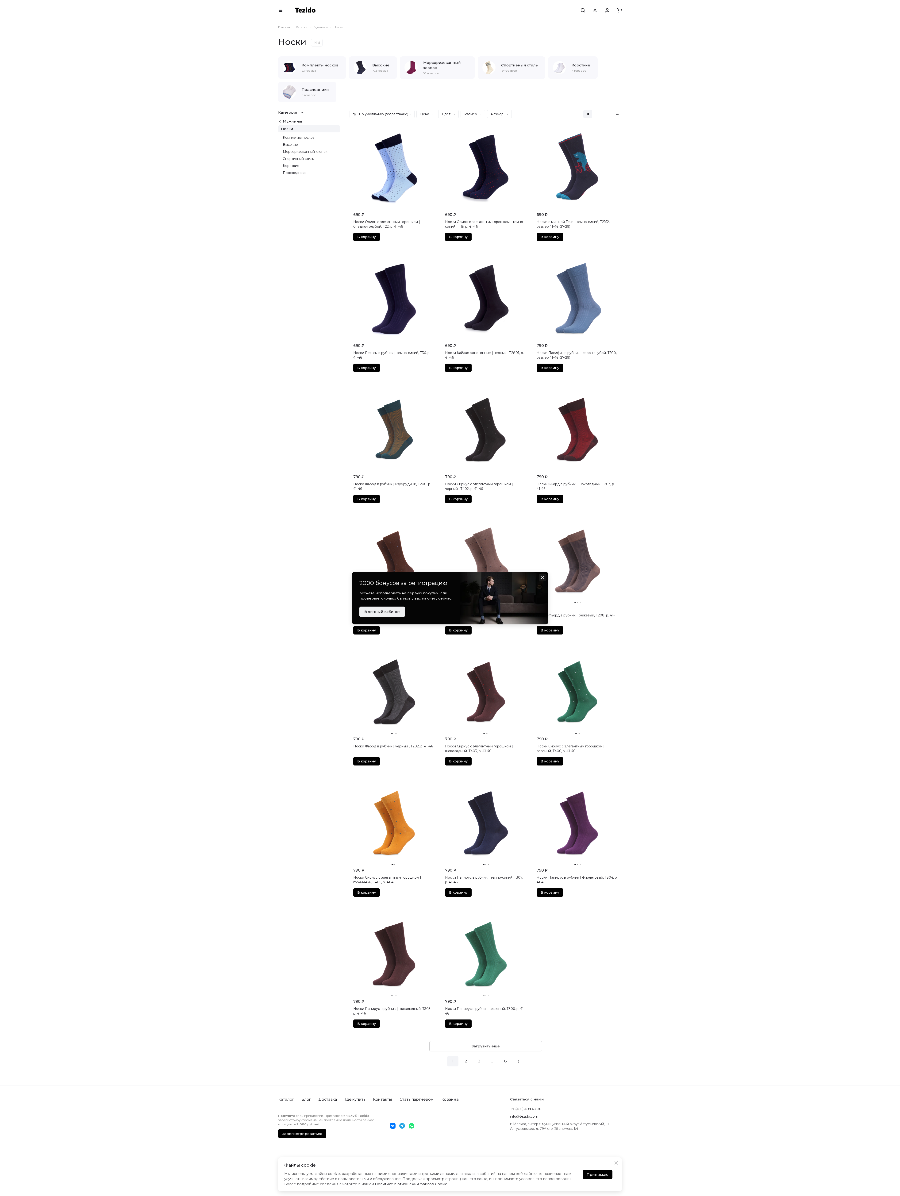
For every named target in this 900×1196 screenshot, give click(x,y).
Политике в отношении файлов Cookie (411, 1184)
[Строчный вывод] (607, 114)
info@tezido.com (524, 1116)
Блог (306, 1099)
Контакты (382, 1099)
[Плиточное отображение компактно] (597, 114)
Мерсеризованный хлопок (305, 152)
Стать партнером (417, 1099)
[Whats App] (411, 1126)
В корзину (366, 237)
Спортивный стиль (298, 159)
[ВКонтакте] (393, 1126)
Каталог (286, 1099)
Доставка (327, 1099)
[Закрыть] (616, 1163)
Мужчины (292, 121)
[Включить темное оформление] (595, 10)
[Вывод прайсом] (617, 114)
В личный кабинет (382, 611)
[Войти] (607, 10)
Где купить (355, 1099)
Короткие (291, 166)
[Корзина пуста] (619, 10)
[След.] (518, 1061)
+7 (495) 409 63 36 (525, 1109)
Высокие (290, 144)
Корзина (450, 1099)
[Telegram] (402, 1126)
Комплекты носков (299, 137)
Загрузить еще (486, 1046)
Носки (287, 129)
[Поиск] (583, 10)
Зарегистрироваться (302, 1133)
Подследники (295, 173)
